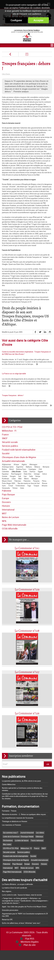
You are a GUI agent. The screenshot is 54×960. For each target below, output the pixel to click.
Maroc (26, 478)
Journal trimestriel (27, 832)
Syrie (4, 485)
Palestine (27, 481)
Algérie (24, 464)
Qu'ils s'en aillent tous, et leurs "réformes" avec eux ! (21, 923)
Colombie (5, 471)
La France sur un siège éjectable (14, 373)
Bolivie (4, 469)
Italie (31, 476)
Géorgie (37, 474)
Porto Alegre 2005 (8, 483)
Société (5, 453)
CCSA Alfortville (10, 528)
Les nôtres (40, 832)
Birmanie (46, 467)
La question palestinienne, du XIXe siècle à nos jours (21, 781)
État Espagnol (16, 474)
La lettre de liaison (21, 840)
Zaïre (22, 488)
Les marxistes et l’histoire (11, 825)
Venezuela (6, 488)
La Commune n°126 (27, 713)
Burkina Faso (21, 469)
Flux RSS (29, 938)
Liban (14, 478)
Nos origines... (7, 891)
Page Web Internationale (14, 524)
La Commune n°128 (27, 631)
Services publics (10, 445)
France (5, 434)
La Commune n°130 (27, 548)
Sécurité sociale (10, 442)
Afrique (16, 464)
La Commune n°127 (27, 672)
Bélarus (37, 467)
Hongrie (13, 476)
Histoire (6, 505)
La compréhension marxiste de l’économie (17, 818)
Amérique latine (8, 467)
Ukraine (44, 485)
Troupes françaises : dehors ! (13, 395)
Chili (40, 469)
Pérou (44, 481)
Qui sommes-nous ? (10, 832)
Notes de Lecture (10, 517)
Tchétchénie (20, 485)
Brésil (11, 469)
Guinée (4, 476)
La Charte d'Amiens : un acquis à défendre (17, 884)
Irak (19, 476)
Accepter (38, 20)
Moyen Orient (7, 481)
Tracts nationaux (37, 840)
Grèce (44, 474)
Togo (29, 485)
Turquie (36, 485)
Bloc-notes (7, 844)
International (8, 509)
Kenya (38, 476)
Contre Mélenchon (8, 784)
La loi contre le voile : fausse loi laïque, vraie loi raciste (22, 895)
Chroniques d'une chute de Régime (19, 457)
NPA (4, 520)
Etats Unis (27, 474)
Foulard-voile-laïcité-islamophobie (18, 449)
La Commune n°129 (27, 589)
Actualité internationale (13, 460)
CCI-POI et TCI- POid (12, 426)
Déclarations (8, 840)
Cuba (25, 471)
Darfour (32, 471)
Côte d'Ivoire (16, 471)
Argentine (19, 467)
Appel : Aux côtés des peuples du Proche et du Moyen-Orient (24, 906)
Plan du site (30, 944)
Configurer (16, 20)
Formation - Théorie (9, 811)
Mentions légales (30, 941)
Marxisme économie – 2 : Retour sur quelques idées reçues (24, 814)
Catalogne (32, 469)
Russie (44, 483)
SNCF (4, 438)
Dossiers (6, 502)
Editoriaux (39, 836)
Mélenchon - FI (9, 430)
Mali (19, 478)
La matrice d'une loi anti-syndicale (14, 888)
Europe (5, 498)
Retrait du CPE (7, 919)
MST (4, 513)
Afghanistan (6, 464)
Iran (25, 476)
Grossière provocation (10, 910)
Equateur (5, 474)
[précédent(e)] (10, 54)
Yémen (15, 488)
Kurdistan (5, 478)
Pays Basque (8, 494)
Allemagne (33, 464)
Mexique (34, 478)
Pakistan (17, 481)
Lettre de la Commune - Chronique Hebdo (18, 836)
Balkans (29, 467)
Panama (36, 481)
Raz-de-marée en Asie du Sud (28, 483)
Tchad (10, 485)
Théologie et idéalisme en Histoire (14, 821)
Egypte (40, 471)
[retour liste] (26, 54)
